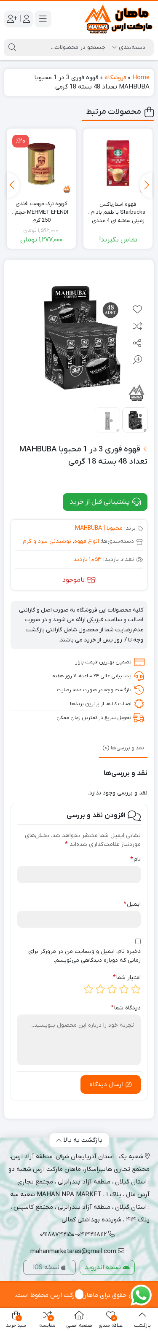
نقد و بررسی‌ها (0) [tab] (123, 747)
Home (141, 77)
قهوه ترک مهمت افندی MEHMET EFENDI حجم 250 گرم (41, 208)
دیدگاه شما (126, 1008)
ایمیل (132, 904)
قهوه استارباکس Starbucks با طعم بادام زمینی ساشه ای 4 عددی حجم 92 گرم (118, 209)
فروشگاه (115, 77)
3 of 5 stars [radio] (112, 989)
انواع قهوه (86, 541)
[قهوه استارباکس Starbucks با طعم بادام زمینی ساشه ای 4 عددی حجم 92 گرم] (118, 163)
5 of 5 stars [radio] (88, 989)
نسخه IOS (47, 1267)
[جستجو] (12, 47)
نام (135, 860)
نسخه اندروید (104, 1267)
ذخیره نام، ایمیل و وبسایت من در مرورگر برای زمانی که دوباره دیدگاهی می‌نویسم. (84, 955)
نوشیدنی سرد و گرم (47, 541)
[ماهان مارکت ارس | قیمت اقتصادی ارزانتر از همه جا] (118, 19)
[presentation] (145, 185)
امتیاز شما (127, 978)
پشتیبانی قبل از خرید (100, 502)
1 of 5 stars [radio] (136, 989)
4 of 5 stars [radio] (100, 989)
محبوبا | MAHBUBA (99, 528)
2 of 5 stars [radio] (124, 989)
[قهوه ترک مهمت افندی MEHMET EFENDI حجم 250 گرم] (41, 163)
